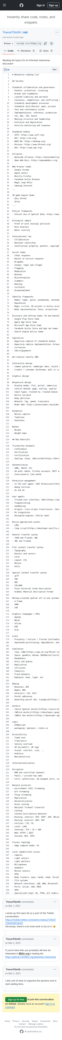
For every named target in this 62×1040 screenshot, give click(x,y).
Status (35, 1021)
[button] (45, 43)
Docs (55, 1021)
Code (10, 50)
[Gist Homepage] (21, 5)
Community (45, 1021)
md (25, 32)
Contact (22, 1024)
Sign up (53, 5)
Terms (7, 1021)
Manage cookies (35, 1024)
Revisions (27, 50)
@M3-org (24, 953)
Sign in (41, 5)
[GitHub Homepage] (22, 1032)
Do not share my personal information (31, 1027)
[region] (31, 484)
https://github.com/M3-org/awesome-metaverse (30, 956)
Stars (47, 50)
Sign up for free (16, 999)
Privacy (16, 1021)
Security (25, 1021)
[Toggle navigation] (4, 5)
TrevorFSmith (12, 32)
